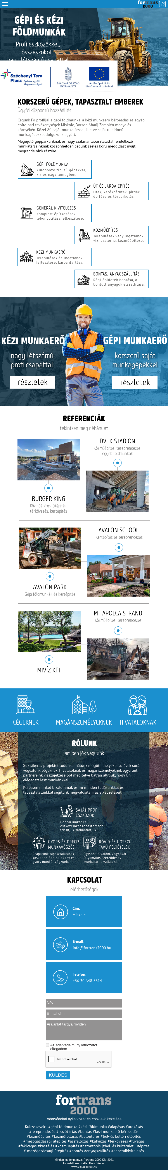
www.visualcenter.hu (84, 1166)
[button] (84, 4)
